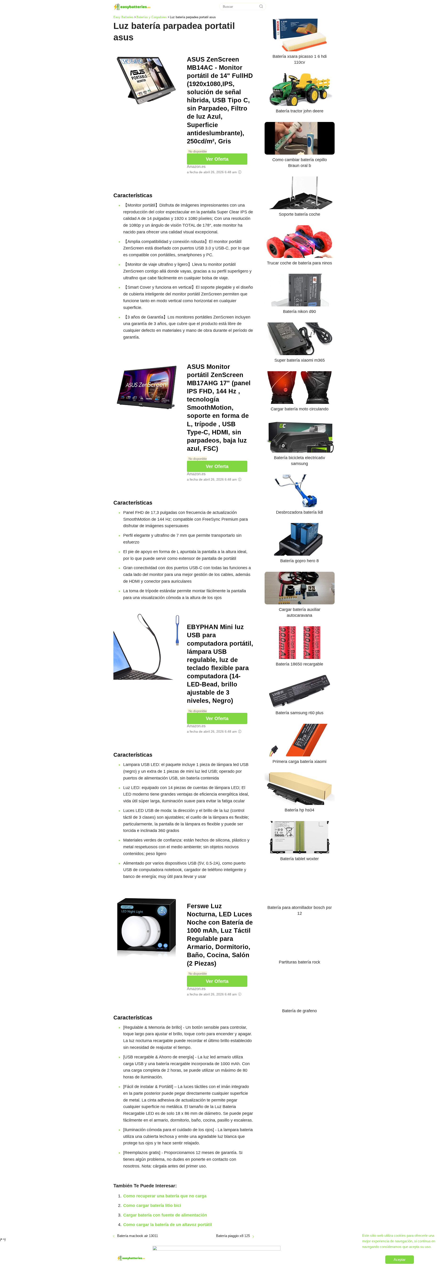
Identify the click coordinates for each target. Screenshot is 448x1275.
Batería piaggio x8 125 (233, 1236)
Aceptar (400, 1259)
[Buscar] (261, 6)
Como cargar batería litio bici (152, 1205)
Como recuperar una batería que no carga (164, 1196)
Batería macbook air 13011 (137, 1236)
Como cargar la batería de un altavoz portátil (167, 1224)
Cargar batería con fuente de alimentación (165, 1215)
